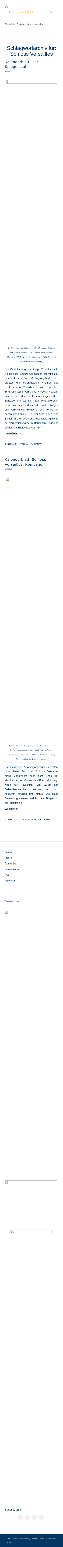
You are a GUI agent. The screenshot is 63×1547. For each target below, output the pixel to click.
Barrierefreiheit (12, 869)
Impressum (10, 880)
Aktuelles (8, 71)
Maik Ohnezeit (33, 444)
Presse (8, 857)
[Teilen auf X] (27, 1517)
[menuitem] (48, 12)
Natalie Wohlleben (39, 819)
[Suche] (48, 12)
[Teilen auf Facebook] (20, 1517)
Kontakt (9, 852)
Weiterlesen (11, 433)
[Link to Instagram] (34, 1517)
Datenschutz (11, 863)
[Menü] (56, 12)
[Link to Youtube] (41, 1517)
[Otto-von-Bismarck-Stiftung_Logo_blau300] (26, 12)
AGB (7, 875)
